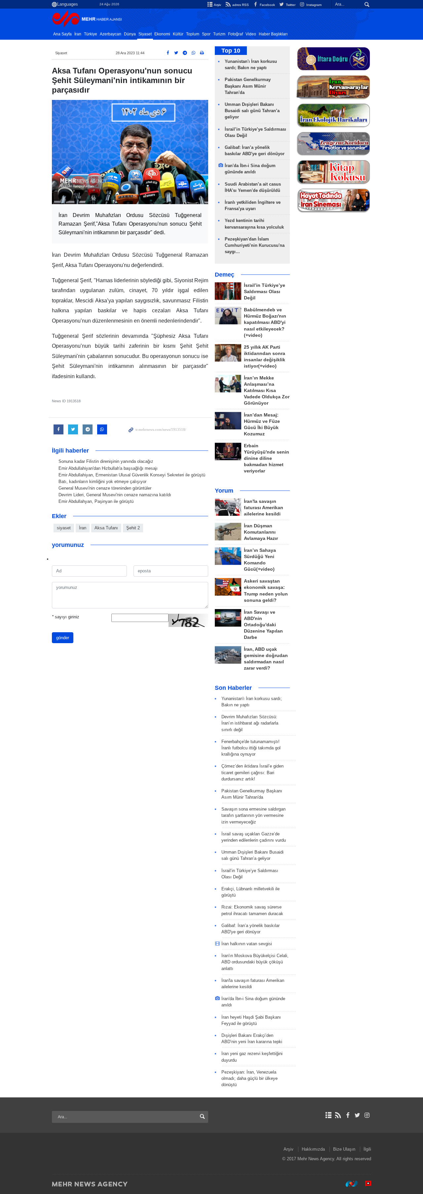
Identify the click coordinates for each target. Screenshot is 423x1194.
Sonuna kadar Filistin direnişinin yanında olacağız (105, 461)
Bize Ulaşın (344, 1149)
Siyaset (145, 34)
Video (251, 34)
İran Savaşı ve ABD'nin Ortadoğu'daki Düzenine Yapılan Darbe (263, 625)
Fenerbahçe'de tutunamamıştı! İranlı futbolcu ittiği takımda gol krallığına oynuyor (251, 748)
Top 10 (230, 50)
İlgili (367, 1149)
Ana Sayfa (62, 34)
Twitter (290, 5)
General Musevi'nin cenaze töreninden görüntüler (104, 488)
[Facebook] (347, 1115)
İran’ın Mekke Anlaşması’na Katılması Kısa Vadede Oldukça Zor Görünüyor (266, 391)
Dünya (130, 34)
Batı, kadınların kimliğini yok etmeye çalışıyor (102, 481)
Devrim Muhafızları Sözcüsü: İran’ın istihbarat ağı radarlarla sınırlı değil (249, 723)
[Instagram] (367, 1115)
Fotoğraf (235, 34)
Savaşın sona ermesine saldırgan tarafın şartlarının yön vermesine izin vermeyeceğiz (253, 815)
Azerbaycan (110, 34)
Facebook (267, 5)
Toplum (192, 34)
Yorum (224, 490)
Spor (206, 34)
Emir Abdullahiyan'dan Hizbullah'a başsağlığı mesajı (108, 468)
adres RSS (240, 5)
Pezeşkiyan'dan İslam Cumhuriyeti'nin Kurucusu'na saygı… (255, 245)
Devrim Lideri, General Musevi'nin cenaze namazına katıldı (114, 494)
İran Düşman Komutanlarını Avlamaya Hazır (261, 532)
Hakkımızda (313, 1149)
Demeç (224, 274)
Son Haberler (233, 688)
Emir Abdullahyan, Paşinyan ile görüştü (96, 501)
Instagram (313, 5)
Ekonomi (162, 34)
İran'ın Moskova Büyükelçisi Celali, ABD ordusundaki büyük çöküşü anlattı (254, 962)
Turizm (219, 34)
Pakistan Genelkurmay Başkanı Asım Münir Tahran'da (248, 86)
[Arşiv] (328, 1115)
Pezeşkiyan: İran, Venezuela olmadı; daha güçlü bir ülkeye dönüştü (249, 1078)
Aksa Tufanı (106, 527)
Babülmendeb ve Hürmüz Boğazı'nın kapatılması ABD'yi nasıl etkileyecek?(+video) (265, 322)
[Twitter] (357, 1115)
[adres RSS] (338, 1115)
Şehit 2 (133, 527)
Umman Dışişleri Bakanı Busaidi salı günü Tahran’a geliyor (252, 110)
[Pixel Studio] (365, 1184)
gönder (62, 637)
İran (77, 34)
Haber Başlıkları (273, 34)
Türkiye (90, 34)
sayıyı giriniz (65, 616)
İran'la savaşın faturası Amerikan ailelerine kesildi (263, 507)
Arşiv (217, 5)
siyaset (64, 527)
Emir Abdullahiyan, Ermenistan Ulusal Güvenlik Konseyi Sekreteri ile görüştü (131, 474)
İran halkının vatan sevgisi (246, 943)
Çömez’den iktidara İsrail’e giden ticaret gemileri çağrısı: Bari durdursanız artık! (252, 772)
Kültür (178, 34)
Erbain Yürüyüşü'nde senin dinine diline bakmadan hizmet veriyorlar (266, 458)
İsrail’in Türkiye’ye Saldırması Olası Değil (264, 291)
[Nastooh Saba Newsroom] (348, 1184)
